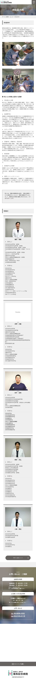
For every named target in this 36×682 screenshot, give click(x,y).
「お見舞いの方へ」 (16, 602)
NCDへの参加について (18, 557)
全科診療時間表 (15, 588)
